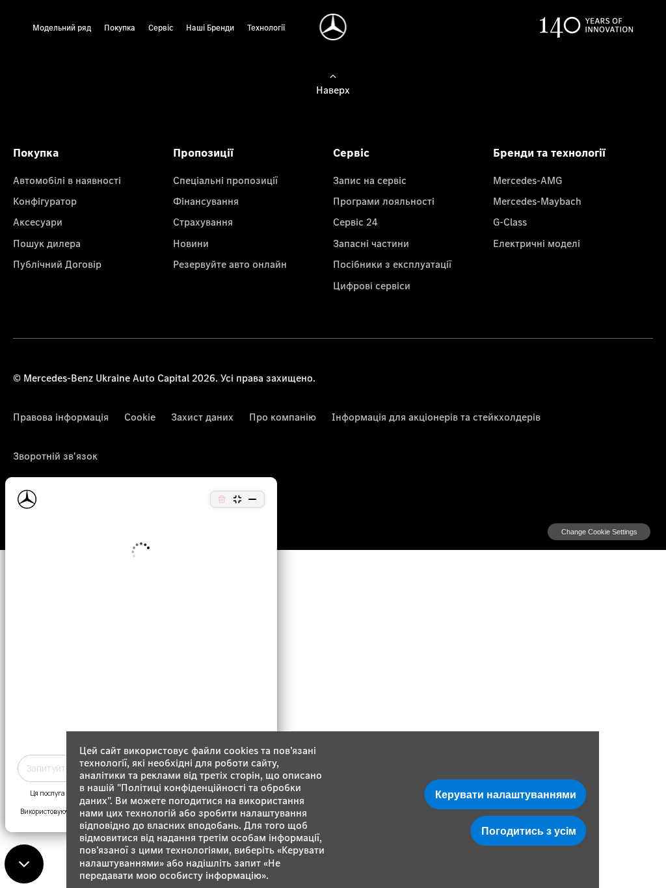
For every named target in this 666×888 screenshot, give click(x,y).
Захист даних (202, 416)
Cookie (139, 416)
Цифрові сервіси (371, 285)
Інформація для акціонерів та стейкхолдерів (436, 416)
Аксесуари (37, 221)
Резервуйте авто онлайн (230, 263)
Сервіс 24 (355, 221)
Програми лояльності (383, 200)
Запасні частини (371, 243)
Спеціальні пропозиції (225, 180)
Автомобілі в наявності (67, 180)
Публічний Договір (57, 263)
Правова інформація (61, 416)
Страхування (203, 221)
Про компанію (282, 416)
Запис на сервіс (369, 180)
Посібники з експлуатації (392, 263)
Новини (191, 243)
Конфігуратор (45, 200)
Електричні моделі (536, 243)
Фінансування (206, 200)
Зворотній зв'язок (55, 455)
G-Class (510, 221)
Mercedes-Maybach (537, 200)
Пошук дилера (47, 243)
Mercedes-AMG (527, 180)
